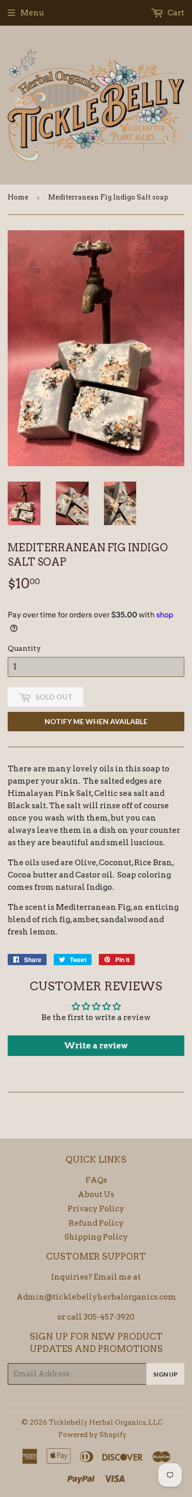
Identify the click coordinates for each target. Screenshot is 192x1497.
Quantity (24, 648)
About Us (96, 1194)
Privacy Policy (96, 1208)
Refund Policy (96, 1223)
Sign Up (165, 1374)
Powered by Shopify (92, 1435)
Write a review (96, 1045)
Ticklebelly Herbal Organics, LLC (106, 1422)
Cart (175, 12)
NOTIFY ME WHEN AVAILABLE (96, 721)
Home (18, 197)
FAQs (96, 1180)
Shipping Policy (96, 1237)
